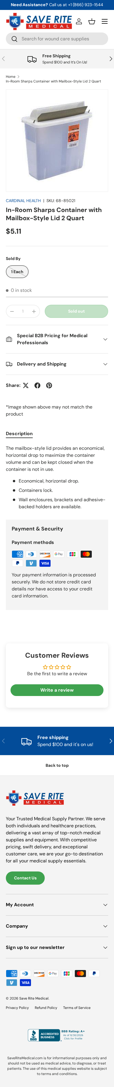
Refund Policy (46, 1007)
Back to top (57, 765)
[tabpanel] (57, 477)
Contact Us (25, 878)
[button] (91, 21)
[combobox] (57, 38)
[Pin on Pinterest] (49, 385)
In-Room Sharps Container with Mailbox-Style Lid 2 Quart (53, 81)
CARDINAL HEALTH (23, 200)
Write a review (57, 690)
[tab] (19, 433)
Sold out (76, 311)
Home (10, 76)
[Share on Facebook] (37, 385)
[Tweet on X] (26, 385)
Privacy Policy (17, 1007)
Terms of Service (77, 1007)
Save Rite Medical (34, 998)
